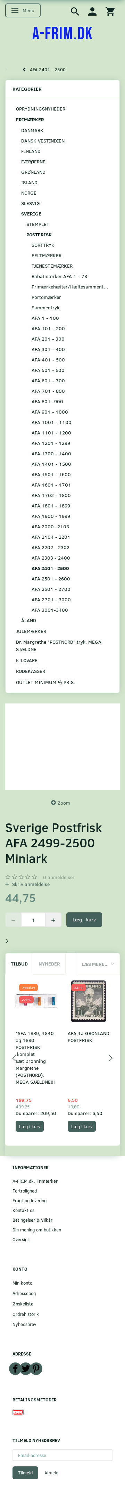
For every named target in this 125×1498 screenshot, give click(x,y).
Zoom (64, 802)
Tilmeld (25, 1472)
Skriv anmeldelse (30, 884)
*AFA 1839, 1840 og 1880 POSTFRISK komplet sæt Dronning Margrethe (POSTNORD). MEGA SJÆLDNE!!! (35, 1057)
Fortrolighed (24, 1191)
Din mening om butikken (36, 1229)
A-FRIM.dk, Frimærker (35, 1181)
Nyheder (49, 963)
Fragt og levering (29, 1200)
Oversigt (20, 1239)
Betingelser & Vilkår (32, 1220)
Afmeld (51, 1472)
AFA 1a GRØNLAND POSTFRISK (88, 1036)
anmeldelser (59, 877)
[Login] (92, 11)
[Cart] (110, 11)
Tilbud (19, 963)
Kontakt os (23, 1210)
